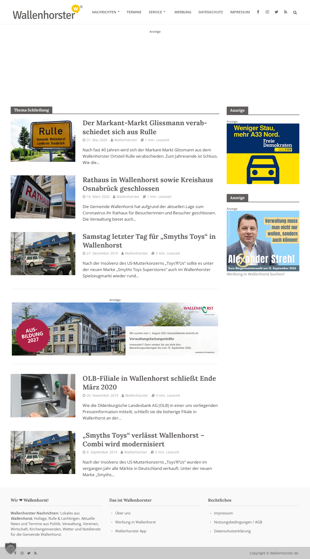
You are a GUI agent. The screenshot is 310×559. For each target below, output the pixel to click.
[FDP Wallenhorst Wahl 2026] (155, 64)
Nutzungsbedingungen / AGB (238, 522)
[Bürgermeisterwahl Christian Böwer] (263, 240)
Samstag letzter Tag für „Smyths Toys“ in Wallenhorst (149, 240)
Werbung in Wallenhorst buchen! (256, 274)
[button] (10, 548)
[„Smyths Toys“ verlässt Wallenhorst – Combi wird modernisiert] (43, 452)
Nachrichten (104, 12)
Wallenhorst (21, 518)
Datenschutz (211, 12)
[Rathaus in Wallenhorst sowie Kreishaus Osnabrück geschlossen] (43, 196)
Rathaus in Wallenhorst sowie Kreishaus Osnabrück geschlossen (148, 184)
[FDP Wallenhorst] (263, 153)
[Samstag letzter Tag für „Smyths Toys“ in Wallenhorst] (43, 253)
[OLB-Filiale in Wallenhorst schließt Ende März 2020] (43, 395)
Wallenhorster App (130, 530)
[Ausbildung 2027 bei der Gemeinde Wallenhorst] (115, 328)
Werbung (182, 12)
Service (155, 12)
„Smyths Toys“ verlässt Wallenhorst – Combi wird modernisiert (143, 439)
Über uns (123, 513)
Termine (134, 12)
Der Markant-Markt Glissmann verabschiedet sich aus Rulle (145, 127)
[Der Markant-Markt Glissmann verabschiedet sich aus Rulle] (43, 139)
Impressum (240, 12)
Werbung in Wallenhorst (135, 522)
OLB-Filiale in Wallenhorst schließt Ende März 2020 (149, 382)
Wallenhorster (125, 140)
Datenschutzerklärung (232, 530)
